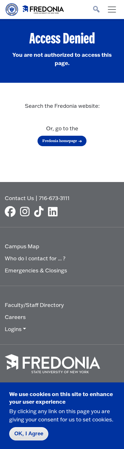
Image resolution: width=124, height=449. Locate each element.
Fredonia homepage (59, 141)
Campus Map (22, 246)
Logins (13, 329)
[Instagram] (26, 211)
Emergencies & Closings (36, 270)
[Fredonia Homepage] (35, 8)
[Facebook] (12, 211)
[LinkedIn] (54, 211)
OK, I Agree (28, 434)
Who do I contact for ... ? (35, 258)
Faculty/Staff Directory (34, 305)
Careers (15, 317)
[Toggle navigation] (112, 9)
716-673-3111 (54, 198)
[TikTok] (40, 211)
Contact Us (19, 198)
